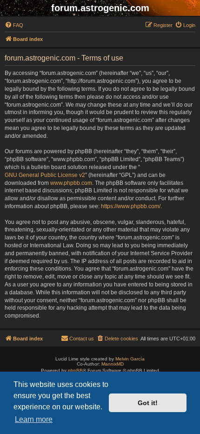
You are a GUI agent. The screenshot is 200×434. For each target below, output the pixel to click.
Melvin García (130, 358)
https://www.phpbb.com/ (130, 206)
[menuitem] (14, 25)
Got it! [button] (148, 403)
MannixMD (112, 363)
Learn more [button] (34, 419)
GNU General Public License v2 (45, 175)
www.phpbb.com (71, 183)
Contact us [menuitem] (81, 338)
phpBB (75, 370)
